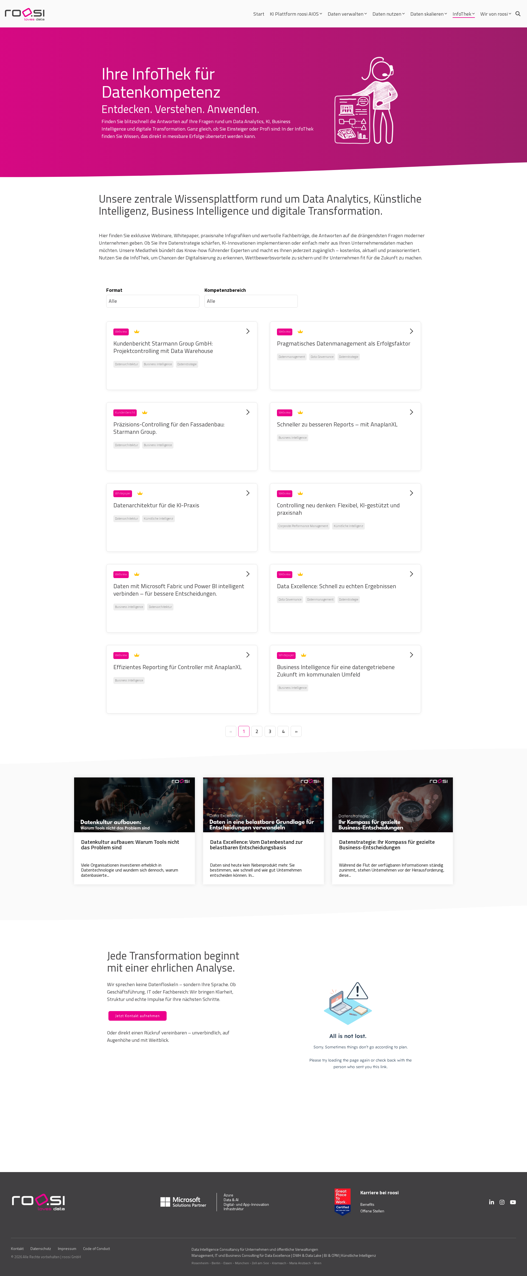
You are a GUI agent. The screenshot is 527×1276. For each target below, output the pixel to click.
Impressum (67, 1248)
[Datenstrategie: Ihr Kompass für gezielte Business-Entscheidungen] (392, 804)
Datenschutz (40, 1248)
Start (258, 14)
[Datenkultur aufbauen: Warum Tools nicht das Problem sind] (134, 804)
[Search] (518, 14)
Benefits (367, 1204)
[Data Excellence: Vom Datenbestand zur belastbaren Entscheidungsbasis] (263, 804)
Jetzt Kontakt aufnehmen (137, 1015)
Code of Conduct (96, 1248)
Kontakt (17, 1248)
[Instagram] (502, 1202)
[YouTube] (513, 1202)
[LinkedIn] (491, 1202)
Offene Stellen (372, 1211)
